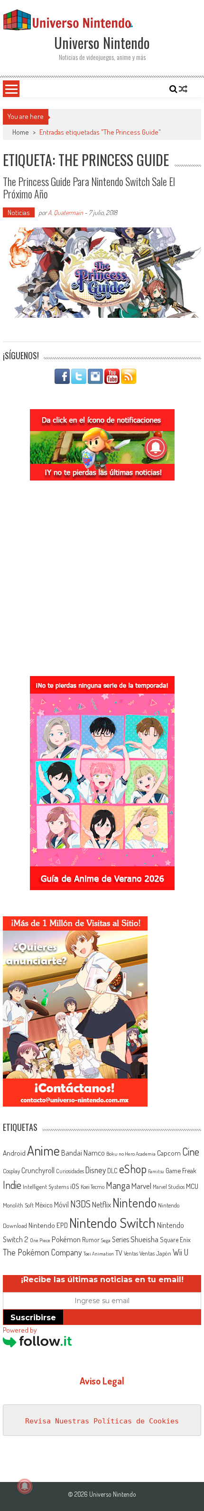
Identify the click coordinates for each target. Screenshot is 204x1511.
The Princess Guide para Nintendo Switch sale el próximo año (89, 187)
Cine (190, 1151)
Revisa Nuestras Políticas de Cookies (102, 1421)
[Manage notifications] (24, 1486)
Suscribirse (33, 1317)
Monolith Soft (18, 1205)
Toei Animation (98, 1253)
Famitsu (156, 1171)
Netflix (101, 1204)
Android (14, 1153)
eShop (133, 1168)
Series (120, 1239)
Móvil (61, 1204)
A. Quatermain (65, 212)
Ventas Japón (155, 1253)
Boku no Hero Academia (131, 1153)
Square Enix (175, 1240)
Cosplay (11, 1171)
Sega (106, 1240)
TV (118, 1252)
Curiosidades (70, 1171)
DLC (112, 1171)
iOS (74, 1186)
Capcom (169, 1153)
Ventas (131, 1253)
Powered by (20, 1329)
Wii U (180, 1251)
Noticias (19, 212)
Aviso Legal (102, 1380)
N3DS (80, 1203)
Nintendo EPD (48, 1225)
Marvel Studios (169, 1186)
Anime (43, 1150)
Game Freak (181, 1170)
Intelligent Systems (46, 1186)
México (44, 1205)
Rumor (91, 1240)
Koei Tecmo (92, 1186)
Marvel (141, 1185)
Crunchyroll (38, 1170)
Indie (12, 1184)
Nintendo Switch (112, 1222)
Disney (95, 1170)
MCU (192, 1186)
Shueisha (144, 1239)
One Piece (40, 1240)
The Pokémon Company (42, 1251)
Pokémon (66, 1239)
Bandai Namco (83, 1153)
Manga (118, 1185)
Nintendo (134, 1202)
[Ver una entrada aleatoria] (183, 89)
